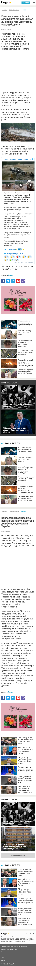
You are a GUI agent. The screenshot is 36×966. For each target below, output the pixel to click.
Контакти (4, 952)
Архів (2, 958)
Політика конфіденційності (9, 949)
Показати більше (18, 856)
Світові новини (14, 10)
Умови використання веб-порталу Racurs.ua (14, 946)
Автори (3, 955)
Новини (26, 2)
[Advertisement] (18, 70)
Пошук (3, 960)
